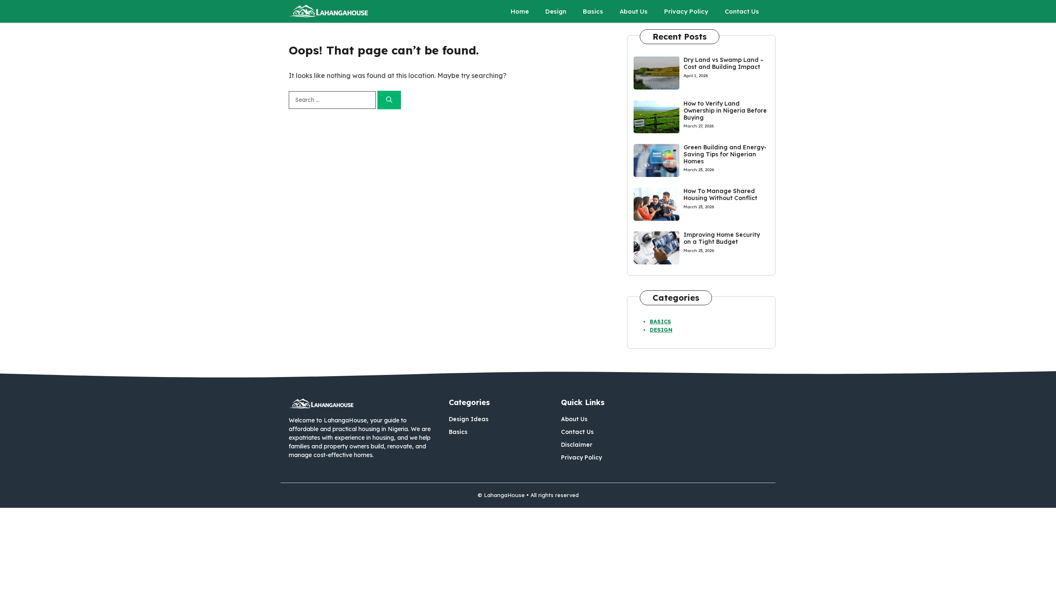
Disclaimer (576, 444)
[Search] (389, 100)
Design (555, 11)
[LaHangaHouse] (329, 11)
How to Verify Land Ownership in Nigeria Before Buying (725, 110)
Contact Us (742, 11)
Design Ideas (468, 419)
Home (520, 11)
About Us (634, 11)
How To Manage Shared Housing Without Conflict (720, 194)
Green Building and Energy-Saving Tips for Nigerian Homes (725, 154)
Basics (593, 11)
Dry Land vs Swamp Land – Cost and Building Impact (724, 63)
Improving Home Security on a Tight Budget (722, 238)
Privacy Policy (686, 11)
